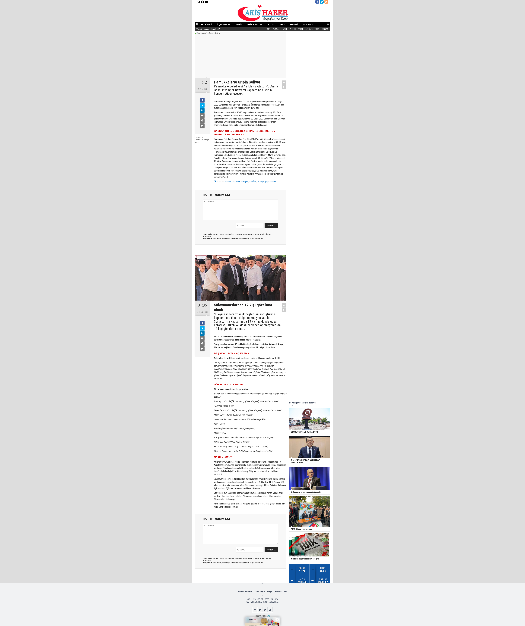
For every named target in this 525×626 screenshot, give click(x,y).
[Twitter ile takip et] (322, 2)
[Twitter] (202, 105)
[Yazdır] (202, 120)
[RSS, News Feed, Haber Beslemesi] (326, 2)
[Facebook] (202, 100)
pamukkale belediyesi (240, 181)
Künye (269, 591)
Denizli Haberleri (245, 591)
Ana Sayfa (260, 591)
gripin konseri (270, 181)
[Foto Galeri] (203, 2)
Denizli (228, 181)
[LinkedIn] (202, 110)
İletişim (278, 591)
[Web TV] (206, 2)
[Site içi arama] (199, 2)
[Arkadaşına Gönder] (202, 115)
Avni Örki (252, 181)
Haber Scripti (260, 616)
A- (284, 87)
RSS (285, 591)
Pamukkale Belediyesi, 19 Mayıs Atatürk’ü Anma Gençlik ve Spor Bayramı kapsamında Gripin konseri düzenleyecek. (246, 90)
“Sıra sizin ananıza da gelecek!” (208, 29)
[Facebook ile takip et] (317, 2)
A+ (284, 82)
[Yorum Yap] (202, 125)
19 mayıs (260, 181)
